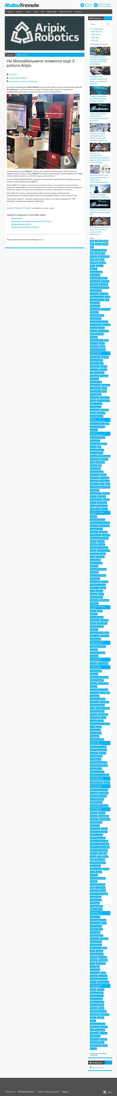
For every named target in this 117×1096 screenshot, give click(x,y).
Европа (93, 447)
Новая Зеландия (96, 626)
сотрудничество (96, 906)
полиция (93, 714)
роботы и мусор (96, 835)
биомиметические (97, 328)
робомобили (103, 816)
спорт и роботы (96, 929)
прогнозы (93, 753)
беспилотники (95, 325)
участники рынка (96, 996)
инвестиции (94, 475)
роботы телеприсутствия (99, 847)
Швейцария (94, 1027)
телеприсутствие (96, 954)
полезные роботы (97, 711)
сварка (106, 869)
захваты (107, 456)
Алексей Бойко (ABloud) (18, 78)
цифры (93, 1018)
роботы (104, 829)
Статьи (28, 11)
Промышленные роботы (21, 224)
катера (93, 503)
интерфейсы (104, 481)
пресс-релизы (95, 733)
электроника (95, 1036)
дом (107, 424)
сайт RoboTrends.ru (97, 863)
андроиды (104, 294)
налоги (93, 611)
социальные (95, 917)
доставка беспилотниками (96, 434)
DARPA (105, 244)
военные (105, 357)
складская (94, 891)
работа (106, 782)
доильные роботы (97, 424)
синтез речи (100, 888)
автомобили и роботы (98, 278)
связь (92, 872)
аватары (99, 266)
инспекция (105, 478)
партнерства (103, 683)
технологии (101, 963)
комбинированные (97, 520)
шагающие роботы (97, 1024)
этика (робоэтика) (97, 1042)
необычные (94, 620)
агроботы (93, 284)
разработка (103, 793)
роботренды (95, 829)
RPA (97, 260)
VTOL (92, 266)
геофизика (94, 376)
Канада (106, 500)
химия (101, 1008)
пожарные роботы (97, 705)
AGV (92, 241)
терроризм (103, 960)
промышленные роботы (18, 81)
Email (104, 1053)
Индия (103, 475)
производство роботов (98, 765)
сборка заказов (96, 869)
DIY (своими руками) (98, 250)
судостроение (95, 948)
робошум (93, 853)
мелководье (94, 579)
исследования (95, 493)
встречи (103, 366)
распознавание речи (98, 796)
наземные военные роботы (97, 607)
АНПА (107, 297)
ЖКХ (100, 456)
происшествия (95, 769)
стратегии (104, 939)
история (106, 493)
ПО (108, 693)
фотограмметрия (96, 1005)
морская (99, 591)
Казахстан (101, 496)
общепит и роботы (97, 653)
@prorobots (89, 4)
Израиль (93, 465)
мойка (103, 588)
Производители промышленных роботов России (31, 221)
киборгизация (102, 506)
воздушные (94, 366)
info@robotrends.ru (27, 1091)
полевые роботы (103, 708)
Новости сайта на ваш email (48, 1091)
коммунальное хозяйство (99, 523)
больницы (99, 334)
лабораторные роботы (98, 548)
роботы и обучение (97, 838)
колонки (93, 516)
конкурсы (93, 532)
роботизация (32, 81)
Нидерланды (102, 623)
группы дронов (96, 404)
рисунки (102, 813)
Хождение (105, 1014)
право (99, 727)
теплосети (102, 957)
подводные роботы (97, 699)
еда (99, 447)
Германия (104, 376)
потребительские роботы (99, 724)
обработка (105, 636)
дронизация (94, 441)
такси (92, 951)
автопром (105, 281)
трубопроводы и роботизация (96, 986)
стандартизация (96, 935)
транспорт (103, 976)
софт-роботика (96, 909)
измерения (100, 462)
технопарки (94, 967)
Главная (10, 11)
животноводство (96, 453)
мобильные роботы (97, 585)
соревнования (95, 900)
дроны (103, 444)
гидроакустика (95, 382)
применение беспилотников (96, 743)
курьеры (101, 544)
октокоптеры (103, 663)
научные (93, 614)
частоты (101, 1018)
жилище (93, 456)
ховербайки (94, 1014)
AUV (92, 244)
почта (92, 727)
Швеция (104, 1027)
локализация (95, 560)
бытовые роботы (96, 340)
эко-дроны (94, 1033)
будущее (93, 337)
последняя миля (96, 721)
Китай (98, 509)
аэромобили (95, 309)
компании (94, 526)
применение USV (96, 739)
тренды (93, 982)
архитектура (95, 306)
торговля (93, 976)
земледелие (95, 459)
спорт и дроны (95, 926)
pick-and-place (103, 256)
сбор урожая (95, 866)
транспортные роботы (98, 979)
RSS (100, 1053)
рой (105, 853)
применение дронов (98, 747)
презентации (95, 730)
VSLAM (102, 263)
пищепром (94, 693)
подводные (94, 696)
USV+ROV (94, 263)
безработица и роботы (98, 322)
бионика (93, 331)
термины (93, 960)
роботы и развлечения (98, 841)
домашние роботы (97, 427)
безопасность (95, 319)
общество (94, 656)
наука (99, 611)
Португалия (94, 718)
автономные (95, 281)
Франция (93, 1008)
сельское (93, 875)
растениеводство (96, 799)
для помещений (96, 416)
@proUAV (88, 6)
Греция (93, 401)
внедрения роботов (97, 350)
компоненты (104, 526)
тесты (92, 963)
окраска (93, 663)
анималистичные (96, 297)
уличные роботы (96, 993)
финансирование (97, 1002)
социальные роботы (98, 920)
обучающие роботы (97, 646)
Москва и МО (16, 218)
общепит (93, 650)
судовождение (95, 945)
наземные (94, 603)
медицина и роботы (97, 575)
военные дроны (96, 360)
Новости (19, 11)
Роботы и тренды (104, 4)
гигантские (94, 379)
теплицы (93, 957)
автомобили (95, 275)
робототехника (96, 822)
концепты (105, 535)
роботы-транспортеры (98, 850)
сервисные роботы (97, 884)
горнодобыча (95, 388)
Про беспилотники (104, 6)
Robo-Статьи (96, 34)
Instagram (10, 208)
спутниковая (95, 932)
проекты (102, 753)
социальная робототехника (96, 913)
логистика (100, 557)
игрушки (104, 459)
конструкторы (95, 535)
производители (96, 756)
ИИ (100, 465)
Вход (110, 1092)
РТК (99, 857)
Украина (100, 990)
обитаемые (94, 636)
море (92, 591)
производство (95, 759)
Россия (93, 857)
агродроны (103, 284)
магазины (94, 566)
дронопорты (95, 444)
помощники (103, 714)
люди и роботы (96, 563)
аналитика (94, 294)
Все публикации (97, 28)
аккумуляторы (95, 291)
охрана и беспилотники (99, 677)
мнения (105, 582)
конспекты (103, 532)
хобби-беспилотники (98, 1011)
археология (94, 303)
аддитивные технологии (99, 287)
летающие (94, 554)
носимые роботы (96, 633)
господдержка (95, 394)
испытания (94, 490)
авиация (93, 269)
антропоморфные (97, 300)
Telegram (18, 208)
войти (41, 239)
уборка (93, 990)
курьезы (93, 544)
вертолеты (94, 346)
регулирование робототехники (96, 809)
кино (92, 509)
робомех (93, 816)
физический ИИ (96, 999)
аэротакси (94, 312)
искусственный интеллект (100, 487)
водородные (95, 357)
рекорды (93, 813)
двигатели (101, 413)
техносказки (94, 970)
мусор (101, 594)
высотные (94, 370)
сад (91, 860)
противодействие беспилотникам (96, 779)
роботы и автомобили (98, 832)
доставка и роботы (97, 437)
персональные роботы (98, 690)
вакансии (93, 343)
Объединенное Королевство (96, 660)
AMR (100, 241)
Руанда (105, 857)
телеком (99, 951)
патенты (93, 686)
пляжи (102, 693)
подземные (94, 702)
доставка (93, 430)
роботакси (94, 819)
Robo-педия (51, 11)
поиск (92, 708)
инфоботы (94, 484)
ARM (106, 241)
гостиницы (94, 397)
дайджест (104, 410)
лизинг (102, 554)
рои (100, 853)
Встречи (79, 11)
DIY (91, 247)
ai (96, 241)
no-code (93, 256)
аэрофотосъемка (96, 315)
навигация (94, 600)
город (104, 388)
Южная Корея (95, 1045)
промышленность (97, 772)
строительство (95, 942)
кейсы (92, 506)
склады (102, 891)
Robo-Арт (94, 40)
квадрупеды (101, 503)
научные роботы (96, 617)
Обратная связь (98, 1067)
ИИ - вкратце (95, 469)
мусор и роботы (96, 597)
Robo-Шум (95, 37)
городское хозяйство (98, 391)
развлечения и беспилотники (95, 786)
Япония (93, 1049)
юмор (105, 1045)
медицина (94, 572)
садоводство (99, 860)
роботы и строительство (99, 844)
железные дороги (97, 450)
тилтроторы (94, 973)
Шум (36, 11)
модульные (94, 588)
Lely (102, 253)
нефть (92, 623)
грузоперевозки (103, 401)
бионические (103, 331)
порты (103, 718)
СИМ (92, 888)
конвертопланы (96, 529)
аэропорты (106, 309)
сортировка (94, 903)
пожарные (104, 702)
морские (93, 594)
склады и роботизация (98, 894)
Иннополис (94, 478)
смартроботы (95, 897)
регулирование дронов (99, 805)
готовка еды (104, 397)
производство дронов (98, 762)
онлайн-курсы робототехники (96, 667)
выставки (103, 370)
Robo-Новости (22, 55)
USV (102, 260)
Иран (107, 484)
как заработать (96, 500)
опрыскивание (95, 671)
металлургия (95, 582)
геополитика (99, 373)
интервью (94, 481)
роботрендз (94, 825)
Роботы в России (66, 11)
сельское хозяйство (97, 878)
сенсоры (93, 881)
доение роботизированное (97, 420)
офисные (93, 674)
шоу (91, 1030)
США (104, 948)
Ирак (102, 484)
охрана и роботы (96, 680)
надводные (104, 600)
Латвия (93, 551)
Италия (93, 496)
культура (101, 541)
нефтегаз (104, 620)
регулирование (96, 802)
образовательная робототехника (97, 643)
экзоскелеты (99, 1030)
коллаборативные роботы (97, 513)
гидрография (95, 385)
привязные (94, 736)
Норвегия (94, 630)
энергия (103, 1039)
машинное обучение (98, 569)
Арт (42, 11)
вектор (101, 343)
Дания (92, 413)
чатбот (92, 1021)
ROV (92, 260)
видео (102, 346)
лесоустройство (103, 551)
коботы (104, 509)
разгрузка (94, 793)
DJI (91, 253)
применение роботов (98, 750)
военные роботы (96, 363)
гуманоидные (95, 407)
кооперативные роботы (99, 538)
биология (106, 325)
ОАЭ (106, 633)
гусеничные (94, 410)
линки (92, 557)
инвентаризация (96, 472)
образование (95, 639)
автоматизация (96, 272)
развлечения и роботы (98, 790)
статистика (94, 939)
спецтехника (95, 923)
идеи (92, 462)
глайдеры (105, 385)
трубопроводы (103, 982)
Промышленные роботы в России (25, 227)
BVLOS (98, 244)
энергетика (94, 1039)
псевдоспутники (96, 782)
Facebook (27, 208)
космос (93, 541)
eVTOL (97, 253)
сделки (98, 872)
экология (103, 1033)
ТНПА (103, 973)
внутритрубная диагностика (96, 353)
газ (91, 373)
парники (93, 683)
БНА (92, 334)
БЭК (106, 340)
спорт (104, 923)
